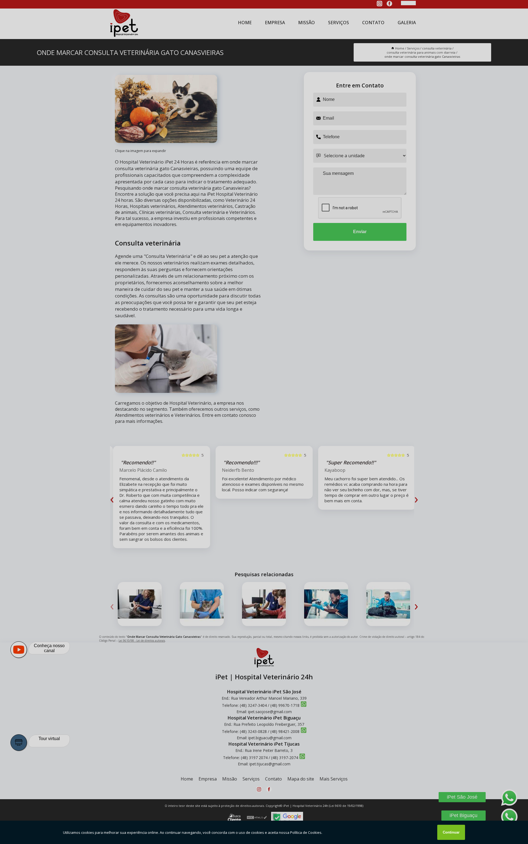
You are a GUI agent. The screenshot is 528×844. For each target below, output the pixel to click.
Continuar (451, 832)
